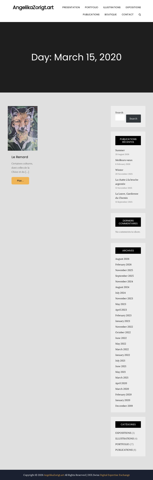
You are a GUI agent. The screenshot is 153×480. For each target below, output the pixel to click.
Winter (119, 169)
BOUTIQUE (111, 14)
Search (119, 112)
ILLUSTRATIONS (112, 7)
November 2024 (124, 281)
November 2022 (124, 326)
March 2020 (122, 388)
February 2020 (123, 394)
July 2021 (120, 360)
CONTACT (128, 14)
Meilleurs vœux (123, 160)
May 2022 (120, 343)
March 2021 (121, 377)
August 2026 (122, 258)
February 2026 (123, 264)
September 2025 (124, 275)
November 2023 (124, 298)
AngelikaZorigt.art (33, 7)
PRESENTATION (71, 7)
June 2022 (121, 337)
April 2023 (121, 309)
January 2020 (122, 400)
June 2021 (120, 366)
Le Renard (20, 157)
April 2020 (121, 383)
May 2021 (120, 371)
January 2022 (122, 354)
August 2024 (122, 287)
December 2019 (124, 405)
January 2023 (122, 321)
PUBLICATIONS (91, 14)
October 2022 (123, 332)
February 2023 (123, 315)
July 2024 (120, 292)
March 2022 (122, 349)
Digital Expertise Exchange (115, 474)
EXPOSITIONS (133, 7)
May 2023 (120, 304)
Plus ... (20, 180)
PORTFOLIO (91, 7)
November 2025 (124, 270)
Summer (120, 150)
